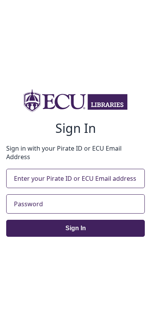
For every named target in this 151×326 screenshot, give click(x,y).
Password (28, 204)
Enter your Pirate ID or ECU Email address (75, 178)
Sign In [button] (75, 228)
